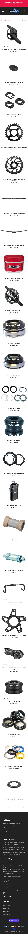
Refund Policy (6, 908)
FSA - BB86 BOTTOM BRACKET (14, 538)
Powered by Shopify (19, 931)
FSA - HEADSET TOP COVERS (14, 734)
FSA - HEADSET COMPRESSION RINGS (14, 766)
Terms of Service (7, 914)
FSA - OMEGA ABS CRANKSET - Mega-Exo (14, 310)
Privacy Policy (6, 911)
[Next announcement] (25, 3)
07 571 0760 (6, 884)
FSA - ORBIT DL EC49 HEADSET (14, 440)
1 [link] (4, 807)
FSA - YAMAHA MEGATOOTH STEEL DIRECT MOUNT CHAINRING (14, 180)
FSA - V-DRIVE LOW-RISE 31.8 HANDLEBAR (14, 245)
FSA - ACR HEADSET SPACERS (14, 114)
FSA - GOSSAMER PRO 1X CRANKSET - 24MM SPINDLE (14, 49)
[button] (2, 11)
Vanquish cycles (11, 931)
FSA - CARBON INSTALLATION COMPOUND (14, 278)
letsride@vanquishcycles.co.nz (11, 887)
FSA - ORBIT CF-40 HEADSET (14, 375)
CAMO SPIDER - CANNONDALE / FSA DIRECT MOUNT (14, 635)
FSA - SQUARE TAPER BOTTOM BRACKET (14, 570)
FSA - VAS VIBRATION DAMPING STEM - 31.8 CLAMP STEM (14, 668)
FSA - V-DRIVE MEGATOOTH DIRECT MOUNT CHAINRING (14, 147)
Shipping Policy (6, 905)
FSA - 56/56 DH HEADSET (14, 701)
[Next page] (23, 807)
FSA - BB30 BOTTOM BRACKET (14, 408)
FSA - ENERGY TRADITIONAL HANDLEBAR (14, 603)
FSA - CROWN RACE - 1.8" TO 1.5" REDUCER (14, 799)
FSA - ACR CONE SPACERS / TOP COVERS (14, 82)
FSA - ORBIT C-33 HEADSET (14, 343)
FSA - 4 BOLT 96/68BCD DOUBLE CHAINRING (14, 473)
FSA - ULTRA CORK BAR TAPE (14, 505)
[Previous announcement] (2, 3)
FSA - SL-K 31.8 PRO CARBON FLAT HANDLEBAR (14, 213)
